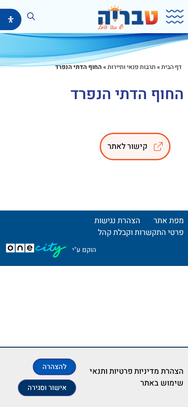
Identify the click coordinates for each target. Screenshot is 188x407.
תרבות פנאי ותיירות (132, 67)
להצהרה (54, 367)
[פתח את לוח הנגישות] (10, 19)
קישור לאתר (127, 146)
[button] (172, 17)
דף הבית (171, 67)
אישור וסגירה (47, 388)
